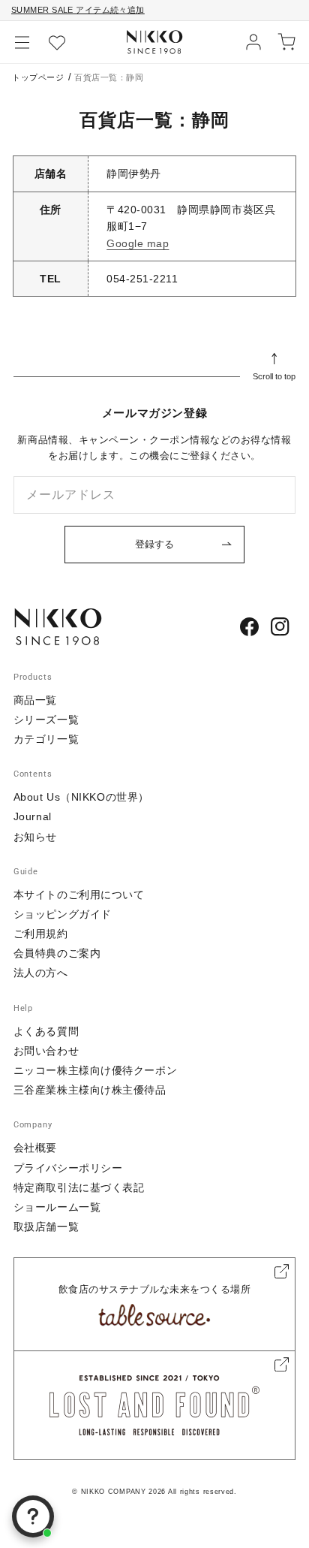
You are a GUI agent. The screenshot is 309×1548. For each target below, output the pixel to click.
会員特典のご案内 (57, 953)
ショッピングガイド (63, 914)
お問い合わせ (46, 1051)
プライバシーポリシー (68, 1168)
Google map (137, 243)
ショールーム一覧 (57, 1207)
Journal (33, 816)
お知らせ (35, 837)
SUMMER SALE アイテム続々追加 (78, 9)
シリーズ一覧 (46, 720)
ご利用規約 (41, 934)
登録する (154, 544)
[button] (22, 42)
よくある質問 (46, 1031)
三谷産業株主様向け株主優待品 (90, 1090)
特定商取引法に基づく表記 (79, 1187)
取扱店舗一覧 (46, 1227)
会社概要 (35, 1148)
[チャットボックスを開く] (33, 1516)
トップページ (38, 77)
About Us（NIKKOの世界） (81, 797)
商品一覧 (35, 700)
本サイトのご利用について (79, 895)
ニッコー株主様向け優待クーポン (95, 1070)
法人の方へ (41, 973)
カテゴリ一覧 (46, 739)
